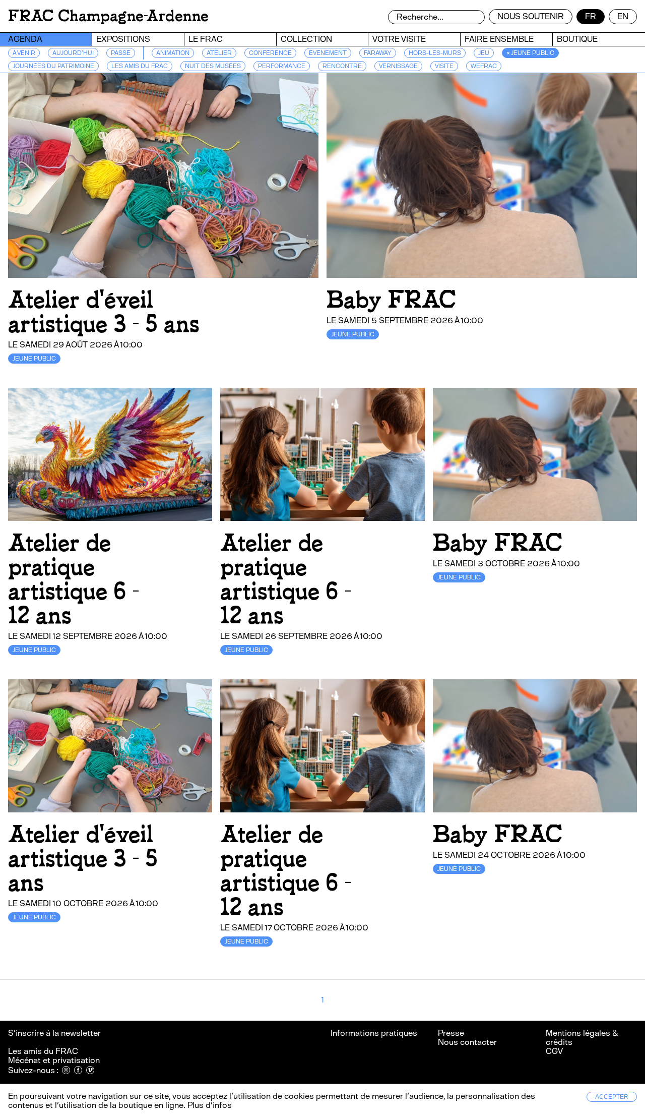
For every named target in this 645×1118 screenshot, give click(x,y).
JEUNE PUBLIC (34, 358)
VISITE (444, 66)
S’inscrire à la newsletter (55, 1033)
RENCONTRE (342, 66)
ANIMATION (172, 52)
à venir (24, 52)
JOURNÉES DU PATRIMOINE (53, 66)
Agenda (25, 39)
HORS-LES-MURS (435, 52)
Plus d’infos (208, 1105)
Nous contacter (467, 1042)
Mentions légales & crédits (582, 1037)
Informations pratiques (374, 1033)
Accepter (611, 1096)
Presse (451, 1033)
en (622, 16)
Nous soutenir (530, 16)
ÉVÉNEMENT (328, 52)
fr (590, 16)
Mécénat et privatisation (54, 1060)
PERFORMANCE (281, 66)
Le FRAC (205, 39)
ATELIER (219, 52)
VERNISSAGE (398, 66)
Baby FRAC (391, 300)
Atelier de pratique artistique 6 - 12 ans (73, 579)
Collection (306, 39)
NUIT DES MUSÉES (213, 66)
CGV (554, 1051)
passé (121, 52)
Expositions (123, 39)
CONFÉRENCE (270, 52)
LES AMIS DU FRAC (139, 66)
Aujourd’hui (73, 52)
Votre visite (399, 39)
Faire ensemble (499, 39)
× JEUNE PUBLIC (530, 52)
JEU (483, 52)
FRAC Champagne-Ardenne (108, 16)
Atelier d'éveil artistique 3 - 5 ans (104, 312)
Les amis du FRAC (43, 1051)
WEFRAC (484, 66)
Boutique (577, 39)
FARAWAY (378, 52)
